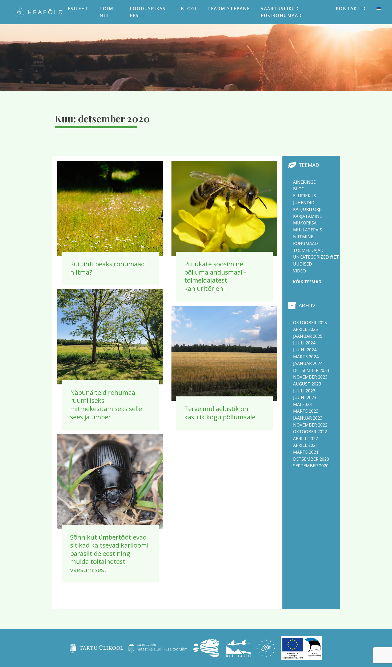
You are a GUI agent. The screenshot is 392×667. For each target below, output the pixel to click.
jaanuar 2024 (307, 363)
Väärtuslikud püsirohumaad (281, 12)
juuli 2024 (304, 343)
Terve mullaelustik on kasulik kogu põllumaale (219, 412)
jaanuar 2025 (307, 336)
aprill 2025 (305, 329)
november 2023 (310, 377)
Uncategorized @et (316, 257)
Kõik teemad (307, 282)
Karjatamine (307, 216)
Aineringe (304, 182)
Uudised (302, 264)
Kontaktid (351, 8)
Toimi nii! (107, 12)
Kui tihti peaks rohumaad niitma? (107, 267)
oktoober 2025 (310, 323)
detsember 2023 (311, 370)
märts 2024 (305, 357)
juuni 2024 (304, 350)
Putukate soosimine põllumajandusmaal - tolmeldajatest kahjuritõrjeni (215, 276)
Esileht (78, 8)
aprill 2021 (305, 445)
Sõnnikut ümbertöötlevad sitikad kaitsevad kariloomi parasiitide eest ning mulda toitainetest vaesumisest (109, 553)
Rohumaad (305, 243)
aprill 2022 (305, 438)
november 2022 (310, 425)
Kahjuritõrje (308, 209)
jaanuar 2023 (307, 418)
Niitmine (303, 237)
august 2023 (307, 384)
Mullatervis (307, 230)
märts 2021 (305, 452)
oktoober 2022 (310, 432)
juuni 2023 (304, 397)
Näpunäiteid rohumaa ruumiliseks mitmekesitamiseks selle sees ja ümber (106, 404)
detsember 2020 (311, 459)
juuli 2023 (304, 391)
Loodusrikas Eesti (148, 12)
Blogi (189, 8)
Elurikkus (304, 196)
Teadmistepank (228, 8)
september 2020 (311, 466)
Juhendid (303, 203)
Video (299, 271)
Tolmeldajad (308, 250)
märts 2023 (305, 411)
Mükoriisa (305, 223)
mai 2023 (302, 404)
